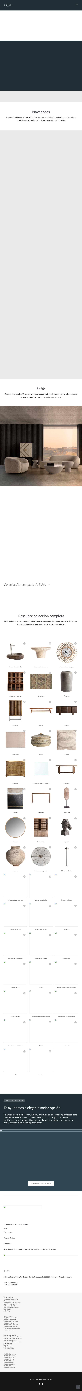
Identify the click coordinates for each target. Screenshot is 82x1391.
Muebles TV (15, 987)
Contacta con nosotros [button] (41, 1183)
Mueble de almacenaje (15, 958)
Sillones (66, 1046)
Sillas (41, 1046)
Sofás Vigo (7, 1311)
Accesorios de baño (15, 667)
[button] (77, 5)
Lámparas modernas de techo (13, 1342)
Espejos (15, 842)
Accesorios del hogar (66, 667)
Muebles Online (9, 1323)
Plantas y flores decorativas (41, 1016)
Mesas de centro (15, 929)
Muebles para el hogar (11, 1324)
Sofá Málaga (7, 1309)
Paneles (41, 987)
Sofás (15, 1075)
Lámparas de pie (66, 871)
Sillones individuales (10, 1304)
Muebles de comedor (10, 1318)
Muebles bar (66, 958)
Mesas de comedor (41, 929)
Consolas (67, 783)
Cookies (52, 1249)
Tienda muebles (9, 1330)
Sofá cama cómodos (10, 1306)
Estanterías (41, 842)
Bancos (41, 725)
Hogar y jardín (8, 1316)
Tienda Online (9, 1238)
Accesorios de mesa (41, 667)
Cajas (41, 754)
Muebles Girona (9, 1359)
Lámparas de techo (41, 900)
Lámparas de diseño (10, 1335)
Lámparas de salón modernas (13, 1338)
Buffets (66, 725)
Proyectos (8, 1232)
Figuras (66, 842)
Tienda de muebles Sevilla (12, 1328)
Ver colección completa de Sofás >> (27, 584)
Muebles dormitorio (10, 1319)
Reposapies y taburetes (15, 1046)
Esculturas (66, 812)
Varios (41, 1075)
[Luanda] (9, 5)
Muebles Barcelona (10, 1354)
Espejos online (8, 1297)
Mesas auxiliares (66, 900)
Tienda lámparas (9, 1348)
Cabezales (15, 754)
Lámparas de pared (41, 871)
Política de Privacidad (22, 1249)
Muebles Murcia (9, 1366)
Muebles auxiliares (41, 958)
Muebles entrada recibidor (12, 1302)
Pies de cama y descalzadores (66, 987)
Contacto (8, 1244)
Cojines (66, 754)
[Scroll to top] (78, 1387)
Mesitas (66, 929)
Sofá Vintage (8, 1343)
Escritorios (41, 812)
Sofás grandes (8, 1347)
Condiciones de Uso (40, 1249)
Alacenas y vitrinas (15, 696)
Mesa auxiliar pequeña (11, 1299)
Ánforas (66, 696)
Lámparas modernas (10, 1340)
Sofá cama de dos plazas (11, 1307)
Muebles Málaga (9, 1362)
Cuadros (15, 812)
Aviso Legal (8, 1249)
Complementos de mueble (41, 783)
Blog (5, 1228)
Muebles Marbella (9, 1364)
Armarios (15, 725)
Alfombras (41, 696)
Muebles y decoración (11, 1326)
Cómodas (15, 783)
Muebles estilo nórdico (11, 1321)
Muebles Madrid (9, 1361)
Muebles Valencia (9, 1367)
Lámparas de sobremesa (15, 900)
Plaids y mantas (15, 1016)
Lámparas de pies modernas (12, 1337)
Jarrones (15, 871)
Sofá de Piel (7, 1345)
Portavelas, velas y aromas (66, 1016)
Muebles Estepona (10, 1356)
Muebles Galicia (9, 1357)
